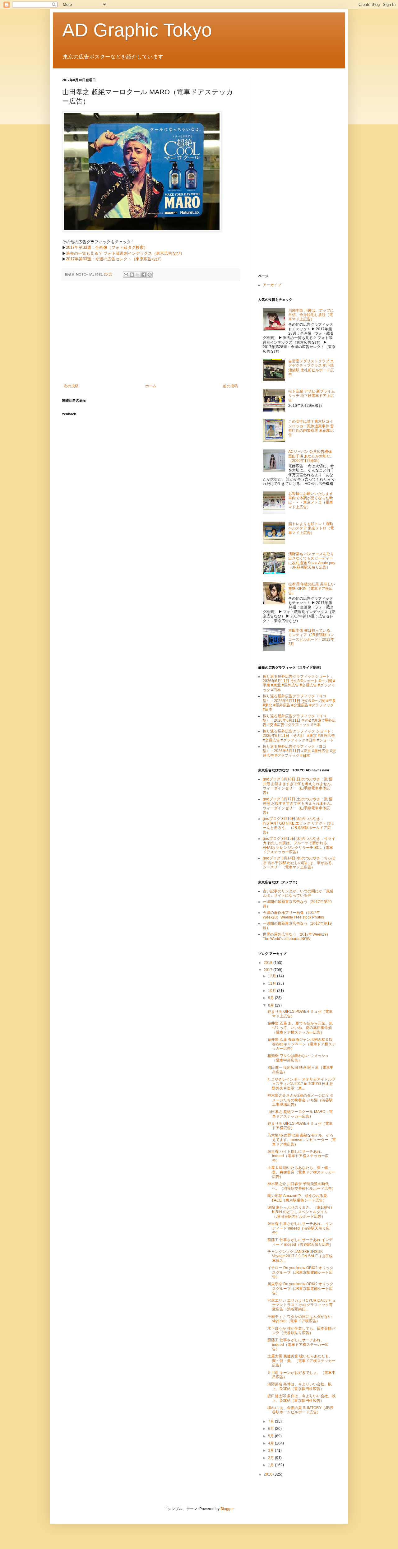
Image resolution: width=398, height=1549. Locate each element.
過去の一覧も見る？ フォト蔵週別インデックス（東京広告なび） (125, 253)
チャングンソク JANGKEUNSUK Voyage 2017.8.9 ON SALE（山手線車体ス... (300, 1256)
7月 (271, 1421)
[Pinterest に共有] (149, 275)
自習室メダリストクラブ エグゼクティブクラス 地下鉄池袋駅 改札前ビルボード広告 (311, 368)
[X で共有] (138, 275)
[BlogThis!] (132, 275)
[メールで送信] (126, 275)
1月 (271, 1465)
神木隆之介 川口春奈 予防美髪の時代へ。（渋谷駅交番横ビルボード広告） (301, 1186)
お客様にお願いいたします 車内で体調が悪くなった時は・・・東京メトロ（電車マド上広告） (310, 500)
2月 (271, 1458)
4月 (271, 1443)
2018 (268, 963)
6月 (271, 1428)
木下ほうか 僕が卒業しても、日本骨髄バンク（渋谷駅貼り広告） (301, 1330)
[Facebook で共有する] (144, 275)
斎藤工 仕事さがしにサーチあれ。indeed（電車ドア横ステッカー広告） (298, 1344)
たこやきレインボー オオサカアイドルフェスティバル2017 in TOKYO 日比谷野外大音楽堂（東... (301, 1084)
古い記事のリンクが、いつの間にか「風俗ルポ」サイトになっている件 (298, 893)
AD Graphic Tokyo (137, 30)
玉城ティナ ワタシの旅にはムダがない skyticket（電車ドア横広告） (299, 1318)
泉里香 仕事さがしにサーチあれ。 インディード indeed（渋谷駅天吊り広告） (300, 1228)
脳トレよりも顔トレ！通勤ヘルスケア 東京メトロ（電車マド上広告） (311, 528)
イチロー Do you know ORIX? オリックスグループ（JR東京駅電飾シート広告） (300, 1272)
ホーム (150, 386)
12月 (272, 976)
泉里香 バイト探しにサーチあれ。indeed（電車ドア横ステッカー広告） (298, 1156)
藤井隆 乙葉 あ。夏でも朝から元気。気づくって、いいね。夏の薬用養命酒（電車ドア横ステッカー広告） (300, 1028)
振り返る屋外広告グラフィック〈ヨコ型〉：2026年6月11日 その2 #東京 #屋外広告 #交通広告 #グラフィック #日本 (299, 720)
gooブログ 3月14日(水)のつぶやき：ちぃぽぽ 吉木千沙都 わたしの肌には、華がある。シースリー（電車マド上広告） (299, 862)
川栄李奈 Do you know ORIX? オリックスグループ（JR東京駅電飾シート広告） (300, 1288)
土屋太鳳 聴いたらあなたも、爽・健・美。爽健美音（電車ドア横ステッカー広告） (301, 1172)
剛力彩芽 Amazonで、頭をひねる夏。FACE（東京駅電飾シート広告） (299, 1197)
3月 (271, 1450)
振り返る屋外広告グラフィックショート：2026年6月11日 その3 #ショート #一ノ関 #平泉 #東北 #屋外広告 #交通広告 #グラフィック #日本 (299, 683)
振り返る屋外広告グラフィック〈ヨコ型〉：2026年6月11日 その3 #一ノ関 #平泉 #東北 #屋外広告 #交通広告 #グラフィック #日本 (299, 703)
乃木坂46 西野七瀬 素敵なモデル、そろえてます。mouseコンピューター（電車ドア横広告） (301, 1140)
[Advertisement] (150, 332)
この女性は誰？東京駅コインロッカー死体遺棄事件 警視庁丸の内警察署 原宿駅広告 (311, 428)
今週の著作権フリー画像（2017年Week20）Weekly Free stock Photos (293, 914)
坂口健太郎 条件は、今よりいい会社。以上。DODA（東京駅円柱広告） (301, 1398)
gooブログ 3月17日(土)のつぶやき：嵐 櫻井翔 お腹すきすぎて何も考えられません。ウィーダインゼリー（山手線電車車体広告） (299, 806)
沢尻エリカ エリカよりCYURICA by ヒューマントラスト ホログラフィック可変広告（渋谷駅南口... (301, 1305)
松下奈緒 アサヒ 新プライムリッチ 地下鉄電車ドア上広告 (311, 395)
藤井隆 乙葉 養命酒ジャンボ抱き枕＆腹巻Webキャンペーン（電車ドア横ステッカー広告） (301, 1044)
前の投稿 (230, 386)
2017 (268, 970)
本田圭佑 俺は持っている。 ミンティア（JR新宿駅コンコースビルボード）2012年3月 (311, 637)
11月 (272, 983)
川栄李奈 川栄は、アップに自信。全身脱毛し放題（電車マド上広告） (311, 315)
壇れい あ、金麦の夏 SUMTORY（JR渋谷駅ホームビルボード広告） (300, 1410)
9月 (271, 998)
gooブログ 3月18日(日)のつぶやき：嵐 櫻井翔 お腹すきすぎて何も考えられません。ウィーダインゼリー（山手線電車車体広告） (299, 786)
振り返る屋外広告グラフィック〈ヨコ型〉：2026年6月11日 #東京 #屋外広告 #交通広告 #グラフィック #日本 (299, 751)
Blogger (227, 1509)
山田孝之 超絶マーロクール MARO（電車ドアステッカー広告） (300, 1113)
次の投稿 (71, 386)
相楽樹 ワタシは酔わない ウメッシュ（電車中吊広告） (298, 1058)
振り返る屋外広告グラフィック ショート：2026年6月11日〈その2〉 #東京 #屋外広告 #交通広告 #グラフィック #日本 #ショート (299, 735)
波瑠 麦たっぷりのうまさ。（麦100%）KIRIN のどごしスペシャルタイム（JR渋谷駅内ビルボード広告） (300, 1212)
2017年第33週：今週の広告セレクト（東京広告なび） (115, 259)
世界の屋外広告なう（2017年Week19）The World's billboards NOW (296, 936)
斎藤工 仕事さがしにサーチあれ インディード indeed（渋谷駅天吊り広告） (300, 1242)
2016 (268, 1474)
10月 (272, 990)
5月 (271, 1436)
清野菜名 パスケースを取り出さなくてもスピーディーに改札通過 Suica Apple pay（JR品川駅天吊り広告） (311, 561)
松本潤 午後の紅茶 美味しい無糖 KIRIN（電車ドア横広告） (311, 588)
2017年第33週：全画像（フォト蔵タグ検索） (107, 247)
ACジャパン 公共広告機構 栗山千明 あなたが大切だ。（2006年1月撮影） (311, 456)
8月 (271, 1005)
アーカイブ (272, 285)
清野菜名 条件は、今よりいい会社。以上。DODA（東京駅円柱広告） (299, 1386)
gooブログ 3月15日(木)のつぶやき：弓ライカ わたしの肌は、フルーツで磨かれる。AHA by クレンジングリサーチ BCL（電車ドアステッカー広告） (299, 845)
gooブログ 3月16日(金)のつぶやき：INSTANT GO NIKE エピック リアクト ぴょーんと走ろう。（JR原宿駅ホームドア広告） (299, 825)
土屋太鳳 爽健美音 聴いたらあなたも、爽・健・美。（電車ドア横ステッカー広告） (301, 1360)
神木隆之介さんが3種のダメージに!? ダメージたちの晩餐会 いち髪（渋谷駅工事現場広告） (300, 1100)
